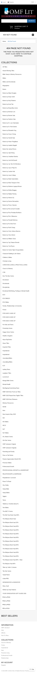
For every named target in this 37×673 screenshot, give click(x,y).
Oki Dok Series (7, 440)
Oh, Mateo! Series (8, 436)
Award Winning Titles (8, 70)
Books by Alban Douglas (9, 93)
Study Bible (6, 489)
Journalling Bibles (7, 362)
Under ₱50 (6, 578)
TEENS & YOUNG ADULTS (10, 504)
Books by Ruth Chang (9, 227)
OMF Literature (5, 627)
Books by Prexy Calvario (10, 205)
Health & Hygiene (7, 335)
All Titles (5, 67)
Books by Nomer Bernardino (11, 201)
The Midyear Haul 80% (9, 563)
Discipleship (6, 287)
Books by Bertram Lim (9, 111)
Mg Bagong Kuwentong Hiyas (11, 388)
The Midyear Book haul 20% (10, 522)
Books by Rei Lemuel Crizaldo (11, 208)
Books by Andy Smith (9, 96)
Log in (4, 2)
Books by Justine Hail (9, 171)
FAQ (2, 630)
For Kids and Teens (8, 324)
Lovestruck (6, 377)
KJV (4, 365)
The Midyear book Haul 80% (10, 548)
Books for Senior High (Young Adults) (13, 250)
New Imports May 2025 (9, 414)
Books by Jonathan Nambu (10, 156)
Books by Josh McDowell (10, 160)
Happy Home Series (8, 332)
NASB (4, 406)
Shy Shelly (6, 485)
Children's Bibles (7, 257)
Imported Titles (7, 347)
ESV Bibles (6, 302)
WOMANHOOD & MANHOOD (11, 582)
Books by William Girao (9, 238)
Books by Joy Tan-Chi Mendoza (12, 164)
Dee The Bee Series (8, 276)
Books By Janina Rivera (9, 149)
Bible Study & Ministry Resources (12, 74)
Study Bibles (6, 492)
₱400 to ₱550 (6, 604)
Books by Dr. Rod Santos (10, 126)
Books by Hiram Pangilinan (10, 141)
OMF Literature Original (9, 444)
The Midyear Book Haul (9, 518)
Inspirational (6, 350)
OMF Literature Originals (9, 447)
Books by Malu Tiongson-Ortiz (11, 182)
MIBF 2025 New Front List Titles (12, 392)
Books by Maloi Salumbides (10, 179)
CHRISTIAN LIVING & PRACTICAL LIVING (15, 265)
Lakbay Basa (6, 369)
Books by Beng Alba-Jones (10, 108)
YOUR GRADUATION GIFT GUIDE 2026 (14, 593)
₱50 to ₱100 (6, 608)
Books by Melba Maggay (10, 190)
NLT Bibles (6, 433)
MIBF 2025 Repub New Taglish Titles (13, 395)
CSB (4, 272)
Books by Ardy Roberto (9, 100)
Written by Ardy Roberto (9, 589)
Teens (4, 500)
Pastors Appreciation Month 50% (12, 459)
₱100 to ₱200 (6, 597)
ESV (4, 294)
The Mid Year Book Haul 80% (11, 515)
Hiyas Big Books (7, 339)
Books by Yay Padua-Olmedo (11, 242)
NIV (4, 418)
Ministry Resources (8, 403)
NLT (4, 429)
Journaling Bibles (7, 358)
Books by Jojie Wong (8, 153)
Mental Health (6, 384)
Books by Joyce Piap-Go (10, 167)
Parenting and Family (8, 451)
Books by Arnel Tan (8, 104)
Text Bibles (6, 507)
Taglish (4, 496)
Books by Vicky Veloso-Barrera (11, 231)
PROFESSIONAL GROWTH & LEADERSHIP (16, 470)
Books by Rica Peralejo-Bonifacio (12, 212)
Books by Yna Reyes (9, 246)
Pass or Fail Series (8, 455)
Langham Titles (7, 373)
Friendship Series (7, 328)
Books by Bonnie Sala (9, 115)
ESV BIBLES (6, 298)
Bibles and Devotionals (9, 82)
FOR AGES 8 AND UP (9, 317)
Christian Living (7, 261)
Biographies (6, 85)
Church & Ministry (8, 268)
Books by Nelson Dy (8, 197)
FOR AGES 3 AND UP (9, 313)
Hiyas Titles (6, 343)
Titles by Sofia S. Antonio (9, 567)
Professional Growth (8, 466)
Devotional (6, 279)
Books (4, 89)
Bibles (4, 78)
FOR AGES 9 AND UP (9, 321)
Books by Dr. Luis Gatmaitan (11, 123)
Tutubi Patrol (6, 574)
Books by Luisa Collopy (9, 175)
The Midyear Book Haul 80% (11, 526)
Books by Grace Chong (9, 134)
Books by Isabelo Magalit (10, 145)
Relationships (5, 658)
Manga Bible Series (8, 380)
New (4, 410)
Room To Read (7, 481)
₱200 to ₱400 (6, 601)
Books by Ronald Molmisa (10, 220)
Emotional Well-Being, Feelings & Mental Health (16, 291)
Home (4, 41)
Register (11, 2)
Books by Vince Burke (9, 235)
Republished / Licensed (9, 477)
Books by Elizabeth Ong (9, 130)
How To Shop (5, 635)
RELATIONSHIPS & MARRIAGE (12, 474)
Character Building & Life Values (12, 253)
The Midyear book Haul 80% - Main (12, 560)
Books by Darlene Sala (9, 119)
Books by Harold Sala (9, 138)
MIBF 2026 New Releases (10, 399)
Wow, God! (6, 586)
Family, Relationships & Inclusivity (12, 306)
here (18, 54)
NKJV (4, 425)
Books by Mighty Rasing (9, 194)
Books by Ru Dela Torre (9, 223)
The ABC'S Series (8, 511)
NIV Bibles (6, 421)
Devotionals (6, 283)
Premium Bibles (7, 462)
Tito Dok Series (7, 571)
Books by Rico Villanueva (10, 216)
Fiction (4, 309)
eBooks (3, 633)
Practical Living (5, 653)
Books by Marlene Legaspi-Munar (12, 186)
